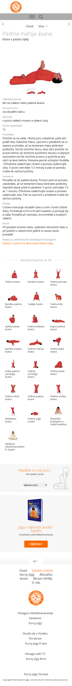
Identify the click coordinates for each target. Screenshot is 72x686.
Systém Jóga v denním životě (16, 6)
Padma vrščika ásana (58, 398)
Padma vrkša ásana (12, 398)
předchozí (3, 24)
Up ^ (35, 561)
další (68, 24)
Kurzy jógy (35, 623)
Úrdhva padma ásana (36, 398)
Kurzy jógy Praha (36, 643)
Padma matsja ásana (36, 350)
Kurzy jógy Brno (36, 659)
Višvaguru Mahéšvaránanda (35, 613)
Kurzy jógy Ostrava (36, 674)
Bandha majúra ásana (13, 350)
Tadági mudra (35, 304)
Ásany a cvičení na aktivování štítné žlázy (28, 243)
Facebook (35, 618)
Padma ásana (12, 281)
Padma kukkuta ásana (36, 328)
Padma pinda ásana (57, 373)
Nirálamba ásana (10, 420)
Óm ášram (35, 638)
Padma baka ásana (57, 350)
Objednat (36, 544)
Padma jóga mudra (34, 420)
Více (41, 26)
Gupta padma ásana (57, 328)
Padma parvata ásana (58, 283)
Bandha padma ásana (13, 305)
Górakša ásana (36, 281)
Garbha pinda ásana (12, 328)
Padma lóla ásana (56, 305)
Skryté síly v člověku (35, 633)
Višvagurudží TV (35, 654)
